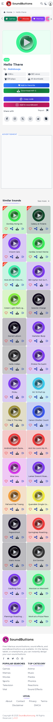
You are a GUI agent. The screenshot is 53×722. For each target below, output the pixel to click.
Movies (6, 677)
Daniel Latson (14, 336)
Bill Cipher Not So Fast (39, 280)
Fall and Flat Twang (14, 504)
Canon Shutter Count (38, 420)
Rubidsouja (14, 69)
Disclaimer (17, 705)
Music (31, 673)
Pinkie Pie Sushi (38, 364)
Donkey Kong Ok (14, 224)
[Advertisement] (26, 161)
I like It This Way (14, 420)
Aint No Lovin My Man (38, 448)
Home (9, 12)
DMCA (37, 705)
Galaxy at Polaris (38, 224)
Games (6, 669)
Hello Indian (14, 364)
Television (8, 685)
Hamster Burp (38, 336)
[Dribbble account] (22, 659)
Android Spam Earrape (14, 448)
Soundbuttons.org (27, 715)
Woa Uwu (14, 476)
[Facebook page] (4, 659)
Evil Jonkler (38, 560)
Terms (44, 701)
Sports (6, 681)
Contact (20, 701)
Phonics (32, 681)
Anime (31, 669)
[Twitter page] (13, 659)
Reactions (33, 685)
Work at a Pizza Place (39, 616)
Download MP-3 (28, 91)
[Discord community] (8, 659)
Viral (7, 60)
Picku (14, 392)
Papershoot (14, 532)
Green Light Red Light (14, 308)
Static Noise (14, 560)
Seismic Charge (38, 308)
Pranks (31, 677)
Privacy (33, 701)
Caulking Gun (14, 588)
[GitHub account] (17, 659)
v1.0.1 (15, 718)
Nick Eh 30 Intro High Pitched (18, 280)
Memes (7, 673)
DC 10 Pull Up (38, 392)
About (9, 701)
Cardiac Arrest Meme (38, 252)
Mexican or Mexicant (38, 588)
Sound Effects (35, 689)
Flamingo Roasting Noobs (16, 616)
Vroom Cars (14, 252)
